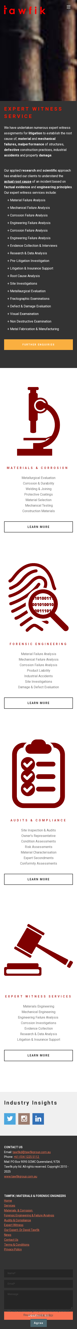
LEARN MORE (39, 527)
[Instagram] (24, 1119)
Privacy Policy (13, 1249)
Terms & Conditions (16, 1244)
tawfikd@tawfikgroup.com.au (32, 1152)
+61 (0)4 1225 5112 (27, 1156)
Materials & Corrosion (18, 1210)
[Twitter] (10, 1119)
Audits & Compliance (17, 1220)
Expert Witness (13, 1225)
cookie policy (44, 1315)
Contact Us (11, 1239)
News (7, 1234)
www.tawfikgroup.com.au (20, 1176)
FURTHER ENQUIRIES (38, 344)
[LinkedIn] (38, 1119)
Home (8, 1200)
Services (9, 1205)
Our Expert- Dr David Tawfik (21, 1230)
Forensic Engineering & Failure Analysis (29, 1215)
